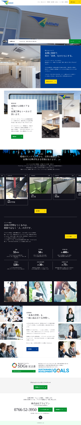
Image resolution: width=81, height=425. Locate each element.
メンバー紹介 (69, 236)
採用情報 (30, 349)
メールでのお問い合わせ (44, 409)
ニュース (72, 41)
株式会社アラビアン (40, 403)
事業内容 (14, 136)
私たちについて (49, 81)
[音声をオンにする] (4, 41)
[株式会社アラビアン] (7, 2)
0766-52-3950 (25, 410)
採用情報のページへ (60, 409)
